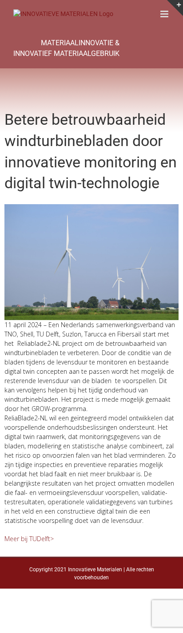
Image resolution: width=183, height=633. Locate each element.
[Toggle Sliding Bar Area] (175, 8)
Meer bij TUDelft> (29, 538)
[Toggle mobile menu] (165, 14)
